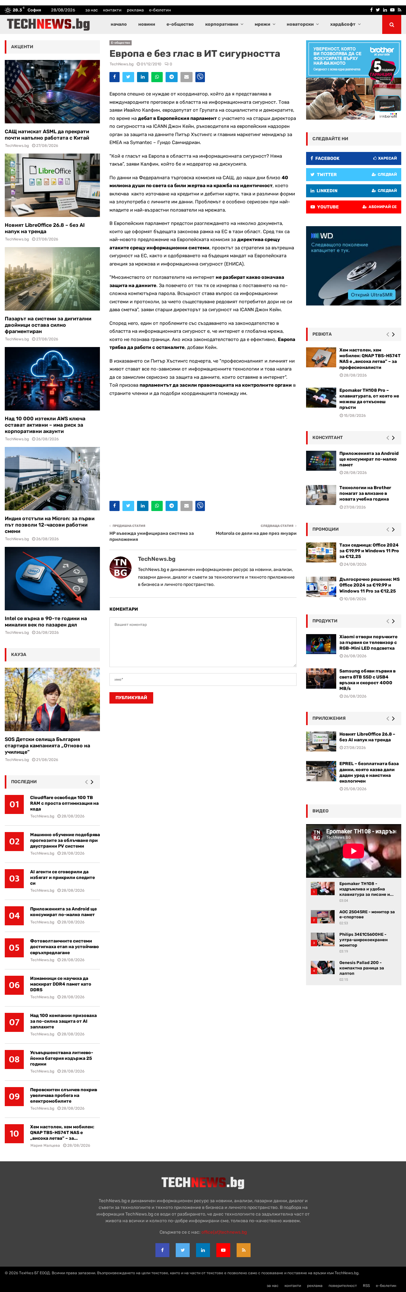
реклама (135, 10)
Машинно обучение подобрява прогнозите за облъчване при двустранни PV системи (65, 840)
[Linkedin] (203, 1250)
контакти (112, 10)
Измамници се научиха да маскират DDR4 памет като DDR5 (60, 984)
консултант (327, 437)
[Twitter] (183, 1250)
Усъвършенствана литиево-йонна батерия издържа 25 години (61, 1058)
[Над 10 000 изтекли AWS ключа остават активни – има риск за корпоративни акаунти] (52, 378)
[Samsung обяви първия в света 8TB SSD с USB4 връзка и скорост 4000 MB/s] (321, 678)
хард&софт (343, 24)
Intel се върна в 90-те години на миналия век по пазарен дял (46, 621)
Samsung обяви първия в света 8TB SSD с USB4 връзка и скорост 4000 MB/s (367, 679)
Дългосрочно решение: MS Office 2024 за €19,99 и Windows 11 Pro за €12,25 (369, 585)
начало (119, 24)
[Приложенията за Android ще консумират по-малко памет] (321, 461)
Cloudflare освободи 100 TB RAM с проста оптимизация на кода (64, 803)
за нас (91, 10)
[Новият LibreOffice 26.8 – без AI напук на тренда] (52, 185)
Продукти (324, 621)
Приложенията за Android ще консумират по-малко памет (63, 911)
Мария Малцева (45, 1145)
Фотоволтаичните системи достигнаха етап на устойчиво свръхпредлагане (64, 946)
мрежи (262, 24)
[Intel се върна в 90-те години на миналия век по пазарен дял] (52, 578)
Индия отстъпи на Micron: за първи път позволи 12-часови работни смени (50, 524)
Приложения (329, 718)
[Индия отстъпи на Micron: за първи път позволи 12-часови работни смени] (52, 478)
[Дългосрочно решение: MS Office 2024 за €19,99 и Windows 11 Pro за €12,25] (321, 587)
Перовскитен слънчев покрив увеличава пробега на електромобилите (63, 1095)
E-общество (120, 43)
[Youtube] (223, 1250)
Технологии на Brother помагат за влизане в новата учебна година (365, 493)
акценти (22, 46)
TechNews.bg (122, 64)
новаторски (300, 24)
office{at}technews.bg (224, 1232)
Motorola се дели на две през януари (256, 533)
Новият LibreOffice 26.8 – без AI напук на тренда (45, 228)
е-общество (180, 24)
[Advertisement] (203, 447)
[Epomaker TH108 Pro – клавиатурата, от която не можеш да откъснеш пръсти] (321, 398)
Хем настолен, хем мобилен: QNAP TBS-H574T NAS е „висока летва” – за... (62, 1132)
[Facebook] (162, 1250)
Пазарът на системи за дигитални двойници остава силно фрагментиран (48, 325)
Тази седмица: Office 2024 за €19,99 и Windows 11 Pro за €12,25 (369, 550)
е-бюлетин (160, 10)
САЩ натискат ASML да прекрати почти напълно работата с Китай (47, 134)
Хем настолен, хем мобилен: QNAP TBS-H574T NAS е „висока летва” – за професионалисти (370, 358)
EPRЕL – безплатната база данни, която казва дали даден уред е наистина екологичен (369, 772)
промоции (325, 529)
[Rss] (244, 1250)
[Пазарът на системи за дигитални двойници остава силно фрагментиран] (52, 279)
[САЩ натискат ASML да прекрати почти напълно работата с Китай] (52, 91)
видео (320, 811)
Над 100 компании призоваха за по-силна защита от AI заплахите (63, 1021)
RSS (366, 1285)
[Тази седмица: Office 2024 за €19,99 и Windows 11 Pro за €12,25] (321, 552)
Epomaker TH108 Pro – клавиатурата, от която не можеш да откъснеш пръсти (369, 399)
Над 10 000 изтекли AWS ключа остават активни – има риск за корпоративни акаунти (45, 425)
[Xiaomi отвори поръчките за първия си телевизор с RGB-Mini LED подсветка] (321, 644)
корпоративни (221, 24)
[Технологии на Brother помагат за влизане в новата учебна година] (321, 495)
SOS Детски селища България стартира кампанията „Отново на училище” (47, 745)
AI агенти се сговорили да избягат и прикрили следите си (62, 877)
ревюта (322, 334)
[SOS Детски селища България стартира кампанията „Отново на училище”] (52, 699)
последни (24, 781)
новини (146, 24)
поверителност (343, 1285)
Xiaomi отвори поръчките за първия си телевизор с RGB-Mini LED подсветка (368, 642)
